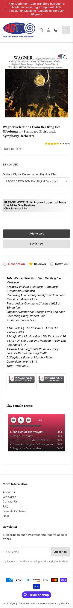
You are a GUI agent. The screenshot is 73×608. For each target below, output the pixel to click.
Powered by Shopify (58, 603)
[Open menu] (66, 30)
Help (6, 516)
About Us (9, 492)
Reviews (40, 264)
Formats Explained (15, 511)
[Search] (41, 30)
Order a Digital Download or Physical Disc (30, 174)
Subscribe (60, 551)
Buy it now (36, 243)
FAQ (5, 506)
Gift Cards (9, 497)
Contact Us (10, 501)
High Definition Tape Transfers (29, 603)
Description (16, 264)
